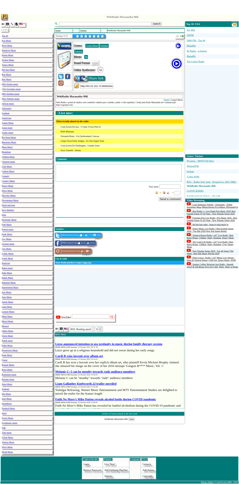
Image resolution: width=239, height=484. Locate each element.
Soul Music (7, 399)
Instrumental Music (10, 287)
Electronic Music (9, 220)
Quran (4, 360)
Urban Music (7, 437)
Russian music (8, 379)
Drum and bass (8, 205)
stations (108, 476)
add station (148, 470)
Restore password (92, 470)
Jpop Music (7, 297)
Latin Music (7, 307)
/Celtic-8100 (193, 176)
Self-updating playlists (116, 470)
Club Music (7, 166)
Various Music (8, 442)
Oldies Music (7, 331)
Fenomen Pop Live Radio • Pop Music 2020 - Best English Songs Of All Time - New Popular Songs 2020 (212, 219)
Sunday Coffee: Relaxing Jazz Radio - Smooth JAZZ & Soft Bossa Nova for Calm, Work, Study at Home (212, 265)
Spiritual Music (8, 408)
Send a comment (170, 199)
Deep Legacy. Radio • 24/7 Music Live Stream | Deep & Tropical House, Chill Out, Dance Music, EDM (211, 259)
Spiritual (78, 51)
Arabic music (7, 132)
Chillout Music (8, 157)
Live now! (109, 464)
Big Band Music (9, 137)
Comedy (5, 176)
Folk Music (7, 224)
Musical (5, 326)
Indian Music (7, 278)
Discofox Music (9, 195)
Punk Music (7, 355)
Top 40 (5, 36)
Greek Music (7, 258)
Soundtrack (7, 403)
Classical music (8, 162)
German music (8, 244)
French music (8, 229)
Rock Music (7, 45)
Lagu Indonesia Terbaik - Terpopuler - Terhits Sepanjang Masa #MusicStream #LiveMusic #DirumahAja (212, 205)
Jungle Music (7, 302)
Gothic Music (8, 253)
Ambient (5, 113)
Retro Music (7, 370)
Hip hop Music (8, 70)
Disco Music (7, 191)
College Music (8, 171)
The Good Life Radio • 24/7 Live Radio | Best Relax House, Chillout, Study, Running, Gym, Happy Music (210, 244)
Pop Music (6, 41)
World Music (7, 452)
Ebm (4, 215)
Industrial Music (9, 282)
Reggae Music (8, 365)
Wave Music (7, 447)
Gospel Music (92, 46)
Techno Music (8, 60)
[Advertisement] (119, 6)
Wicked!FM (193, 166)
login (86, 464)
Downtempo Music (10, 200)
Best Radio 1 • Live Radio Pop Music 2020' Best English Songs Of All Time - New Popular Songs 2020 (211, 212)
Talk (4, 428)
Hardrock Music (9, 50)
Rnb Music (6, 79)
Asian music (7, 128)
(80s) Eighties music (11, 94)
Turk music (7, 432)
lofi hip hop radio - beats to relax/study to (210, 224)
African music (8, 103)
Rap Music (6, 74)
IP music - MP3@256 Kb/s (200, 161)
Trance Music (8, 65)
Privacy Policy (207, 482)
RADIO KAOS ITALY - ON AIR (203, 196)
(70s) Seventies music (11, 89)
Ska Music (6, 394)
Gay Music (6, 239)
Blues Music (7, 147)
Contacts (146, 464)
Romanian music (9, 374)
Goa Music (6, 249)
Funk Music (7, 234)
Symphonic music (9, 423)
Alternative (6, 108)
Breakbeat (6, 152)
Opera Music (7, 336)
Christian (104, 46)
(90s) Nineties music (11, 99)
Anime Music (8, 123)
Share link (96, 78)
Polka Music (7, 345)
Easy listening (8, 210)
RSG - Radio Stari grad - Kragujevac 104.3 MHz (211, 182)
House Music (7, 55)
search (157, 23)
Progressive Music (10, 350)
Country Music (8, 181)
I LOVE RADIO (195, 191)
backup (190, 171)
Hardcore (6, 263)
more (132, 419)
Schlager (5, 389)
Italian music (7, 268)
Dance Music (7, 186)
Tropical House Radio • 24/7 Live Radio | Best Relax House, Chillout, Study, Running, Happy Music (210, 236)
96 (86, 57)
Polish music (7, 341)
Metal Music (7, 316)
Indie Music (7, 273)
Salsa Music (7, 384)
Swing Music (7, 418)
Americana (6, 118)
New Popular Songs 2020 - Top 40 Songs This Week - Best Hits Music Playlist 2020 (210, 252)
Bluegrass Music (9, 142)
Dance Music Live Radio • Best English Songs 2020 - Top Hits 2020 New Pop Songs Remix (210, 230)
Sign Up (87, 262)
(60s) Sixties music (10, 84)
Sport (4, 413)
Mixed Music (7, 321)
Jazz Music (6, 292)
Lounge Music (8, 312)
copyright (147, 476)
